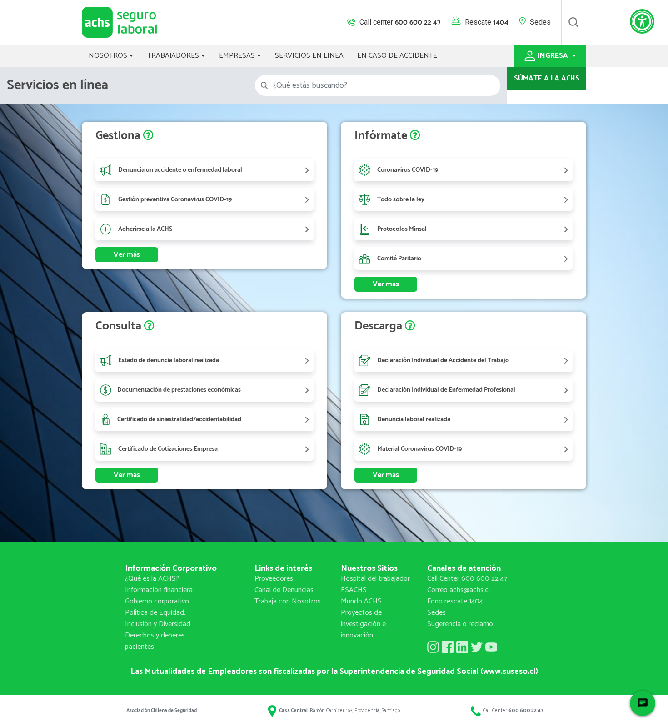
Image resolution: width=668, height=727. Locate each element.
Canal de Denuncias (284, 590)
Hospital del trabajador (375, 578)
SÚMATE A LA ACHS (546, 78)
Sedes (540, 22)
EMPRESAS (238, 56)
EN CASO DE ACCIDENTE (397, 56)
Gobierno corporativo (157, 601)
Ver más (127, 255)
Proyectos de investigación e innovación (363, 624)
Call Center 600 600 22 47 (467, 578)
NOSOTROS (109, 56)
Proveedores (273, 578)
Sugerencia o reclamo (460, 624)
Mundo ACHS (361, 601)
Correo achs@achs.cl (458, 590)
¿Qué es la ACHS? (152, 578)
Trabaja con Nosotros (287, 601)
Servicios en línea (57, 85)
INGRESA (554, 56)
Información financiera (159, 590)
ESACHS (354, 590)
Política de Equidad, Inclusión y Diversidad (157, 618)
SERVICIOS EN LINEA (309, 56)
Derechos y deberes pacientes (155, 641)
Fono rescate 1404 (455, 601)
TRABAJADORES (174, 56)
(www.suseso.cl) (509, 671)
